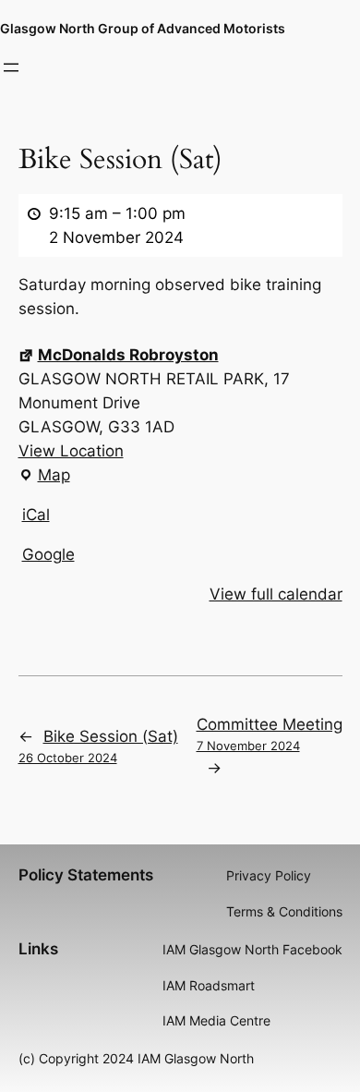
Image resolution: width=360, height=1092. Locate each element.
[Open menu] (11, 67)
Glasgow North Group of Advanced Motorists (142, 28)
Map (44, 476)
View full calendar (276, 594)
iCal (36, 514)
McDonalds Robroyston (128, 355)
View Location (71, 451)
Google (48, 554)
